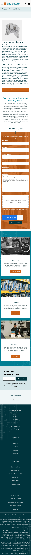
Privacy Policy (15, 477)
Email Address (5, 167)
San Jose (15, 443)
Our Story (15, 416)
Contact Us (15, 356)
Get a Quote (15, 313)
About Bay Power (15, 271)
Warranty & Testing (15, 498)
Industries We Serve (15, 430)
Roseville (15, 446)
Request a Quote (15, 89)
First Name (4, 140)
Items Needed (5, 174)
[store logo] (12, 3)
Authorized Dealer (16, 426)
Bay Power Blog (15, 467)
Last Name (4, 147)
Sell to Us (15, 423)
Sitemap (15, 509)
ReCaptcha (4, 214)
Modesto (15, 450)
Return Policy (15, 481)
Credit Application (16, 470)
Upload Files (5, 194)
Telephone (4, 161)
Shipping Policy (15, 484)
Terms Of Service (15, 495)
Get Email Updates (15, 505)
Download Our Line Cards (15, 502)
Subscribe (22, 379)
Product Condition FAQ (15, 474)
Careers (15, 419)
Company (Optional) (6, 154)
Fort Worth (15, 453)
